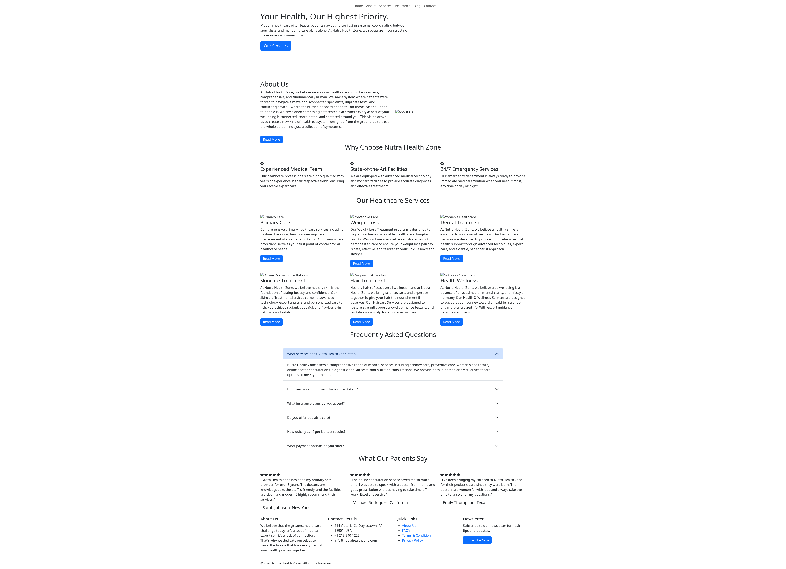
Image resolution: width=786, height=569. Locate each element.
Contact (430, 5)
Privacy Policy (412, 540)
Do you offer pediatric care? (308, 417)
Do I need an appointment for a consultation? (322, 389)
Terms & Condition (416, 535)
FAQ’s (406, 530)
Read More (271, 139)
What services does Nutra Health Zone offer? (321, 354)
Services (385, 5)
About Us (409, 525)
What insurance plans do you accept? (316, 403)
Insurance (402, 5)
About (371, 5)
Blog (417, 5)
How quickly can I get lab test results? (316, 431)
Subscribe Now (477, 540)
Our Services (276, 46)
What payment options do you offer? (315, 445)
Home (358, 5)
